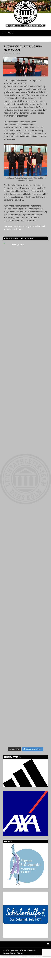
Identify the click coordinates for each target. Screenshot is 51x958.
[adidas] (25, 773)
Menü (10, 33)
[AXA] (25, 813)
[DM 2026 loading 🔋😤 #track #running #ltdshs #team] (25, 325)
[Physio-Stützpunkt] (25, 865)
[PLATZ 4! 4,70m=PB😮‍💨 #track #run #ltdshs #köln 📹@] (25, 554)
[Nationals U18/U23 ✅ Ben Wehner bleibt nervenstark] (25, 529)
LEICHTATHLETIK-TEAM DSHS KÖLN (25, 25)
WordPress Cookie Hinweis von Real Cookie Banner (21, 956)
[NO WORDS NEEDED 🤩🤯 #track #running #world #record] (25, 351)
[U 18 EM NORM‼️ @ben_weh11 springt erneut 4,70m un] (25, 732)
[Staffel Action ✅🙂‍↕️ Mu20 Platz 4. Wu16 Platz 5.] (25, 478)
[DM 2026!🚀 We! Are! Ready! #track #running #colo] (25, 300)
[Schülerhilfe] (25, 936)
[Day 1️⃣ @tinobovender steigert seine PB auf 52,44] (25, 274)
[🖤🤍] (25, 605)
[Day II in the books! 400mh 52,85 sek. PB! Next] (25, 580)
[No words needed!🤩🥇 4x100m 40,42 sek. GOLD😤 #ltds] (25, 681)
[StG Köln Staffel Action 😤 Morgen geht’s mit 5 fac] (25, 503)
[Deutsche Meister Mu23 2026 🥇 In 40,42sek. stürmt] (25, 656)
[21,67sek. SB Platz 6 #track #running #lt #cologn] (25, 401)
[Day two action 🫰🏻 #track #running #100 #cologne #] (25, 427)
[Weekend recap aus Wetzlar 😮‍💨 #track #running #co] (25, 376)
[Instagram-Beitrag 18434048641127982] (25, 452)
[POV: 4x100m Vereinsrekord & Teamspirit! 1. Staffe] (25, 256)
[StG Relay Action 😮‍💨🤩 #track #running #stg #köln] (25, 630)
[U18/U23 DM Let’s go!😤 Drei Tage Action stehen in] (25, 707)
